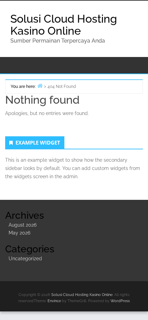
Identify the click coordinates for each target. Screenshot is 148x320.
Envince (54, 301)
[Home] (40, 86)
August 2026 (22, 225)
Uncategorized (25, 258)
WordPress (120, 301)
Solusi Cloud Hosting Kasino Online (63, 24)
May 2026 (19, 233)
